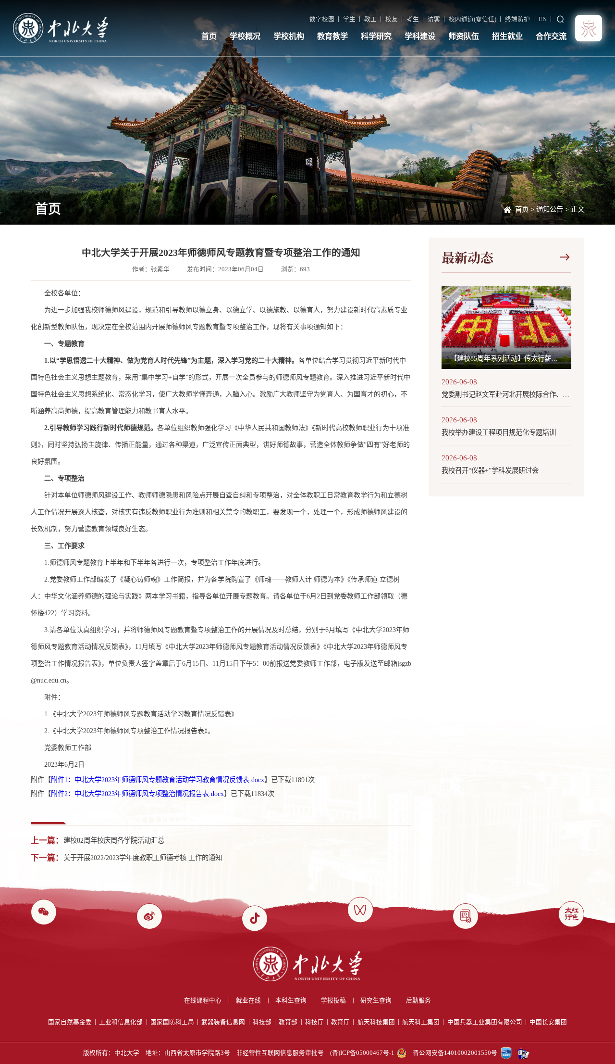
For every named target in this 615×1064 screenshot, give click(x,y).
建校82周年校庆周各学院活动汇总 (113, 840)
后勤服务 (418, 1000)
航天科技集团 (376, 1022)
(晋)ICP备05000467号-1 (362, 1053)
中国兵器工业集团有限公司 (484, 1022)
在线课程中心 (202, 1000)
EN (543, 19)
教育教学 (332, 36)
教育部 (288, 1022)
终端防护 (517, 19)
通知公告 (549, 209)
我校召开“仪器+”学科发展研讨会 (490, 470)
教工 (370, 19)
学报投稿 (333, 1000)
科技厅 (314, 1022)
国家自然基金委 (70, 1022)
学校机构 (288, 36)
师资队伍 (463, 36)
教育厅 (340, 1022)
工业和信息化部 (121, 1022)
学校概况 (245, 36)
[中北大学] (60, 28)
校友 (391, 19)
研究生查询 (376, 1000)
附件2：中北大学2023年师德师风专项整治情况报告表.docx (137, 794)
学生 (349, 19)
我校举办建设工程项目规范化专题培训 (499, 432)
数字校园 (321, 19)
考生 (412, 19)
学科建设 (420, 36)
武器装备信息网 (223, 1022)
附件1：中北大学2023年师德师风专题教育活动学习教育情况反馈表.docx (157, 780)
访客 (434, 19)
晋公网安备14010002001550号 (455, 1053)
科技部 (262, 1022)
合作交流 (551, 36)
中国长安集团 (548, 1022)
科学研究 (376, 36)
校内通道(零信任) (472, 19)
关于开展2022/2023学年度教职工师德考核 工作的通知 (142, 857)
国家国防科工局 (172, 1022)
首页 (209, 36)
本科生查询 (291, 1000)
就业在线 (248, 1000)
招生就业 (507, 36)
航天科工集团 (421, 1022)
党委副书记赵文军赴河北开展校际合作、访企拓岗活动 (506, 394)
